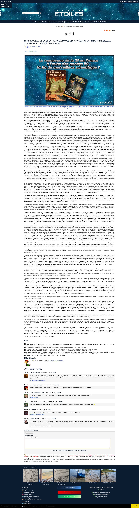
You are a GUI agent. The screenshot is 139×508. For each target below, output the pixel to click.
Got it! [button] (135, 506)
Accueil (34, 22)
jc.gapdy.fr (101, 489)
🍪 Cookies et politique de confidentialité (32, 499)
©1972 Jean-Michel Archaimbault (30, 483)
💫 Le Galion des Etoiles (28, 491)
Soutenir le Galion (96, 22)
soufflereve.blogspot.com (101, 498)
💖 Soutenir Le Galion (27, 494)
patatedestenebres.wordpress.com (101, 492)
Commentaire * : (29, 435)
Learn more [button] (51, 506)
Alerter (53, 373)
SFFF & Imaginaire (43, 22)
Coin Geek (61, 22)
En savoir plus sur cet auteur (56, 360)
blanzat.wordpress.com (101, 491)
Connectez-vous (133, 1)
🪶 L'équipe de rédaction (28, 492)
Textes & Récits (53, 22)
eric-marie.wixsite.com (101, 496)
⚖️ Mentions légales (27, 498)
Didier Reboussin (78, 26)
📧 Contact (24, 489)
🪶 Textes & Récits (67, 26)
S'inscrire (123, 1)
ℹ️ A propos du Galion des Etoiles (30, 496)
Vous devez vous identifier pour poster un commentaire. (69, 451)
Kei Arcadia (86, 22)
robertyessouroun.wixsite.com (101, 494)
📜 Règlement (25, 501)
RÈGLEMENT (52, 459)
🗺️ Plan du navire (26, 503)
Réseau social (5, 1)
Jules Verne (78, 22)
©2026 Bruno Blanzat (77, 483)
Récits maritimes (69, 22)
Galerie (104, 22)
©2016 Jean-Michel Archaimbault (46, 483)
